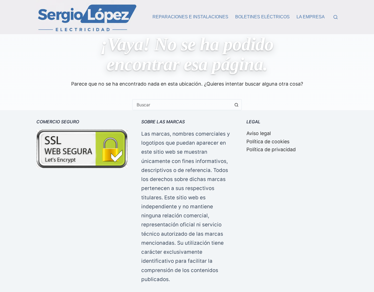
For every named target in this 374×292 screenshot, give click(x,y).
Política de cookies (267, 141)
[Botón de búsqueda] (236, 105)
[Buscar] (335, 17)
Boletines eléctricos (262, 16)
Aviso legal (258, 133)
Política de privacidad (271, 149)
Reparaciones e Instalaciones (190, 16)
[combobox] (182, 104)
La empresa (311, 16)
